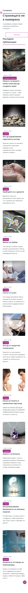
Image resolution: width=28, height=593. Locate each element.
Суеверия (6, 451)
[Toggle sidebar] (1, 12)
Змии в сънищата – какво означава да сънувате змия (12, 83)
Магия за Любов (10, 242)
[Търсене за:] (4, 35)
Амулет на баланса (11, 454)
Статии (5, 134)
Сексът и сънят (9, 293)
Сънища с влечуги (9, 78)
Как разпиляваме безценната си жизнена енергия (13, 509)
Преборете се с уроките (13, 192)
